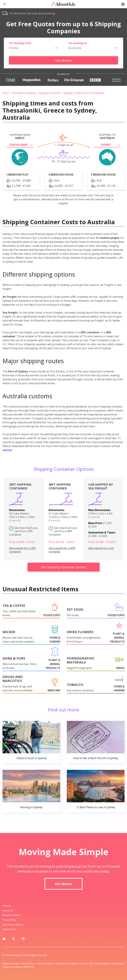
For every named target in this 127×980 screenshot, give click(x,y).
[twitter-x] (13, 939)
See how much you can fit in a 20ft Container (23, 531)
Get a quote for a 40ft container (62, 549)
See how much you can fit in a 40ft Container (63, 531)
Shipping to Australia (49, 92)
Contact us (7, 910)
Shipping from (20, 136)
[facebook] (3, 939)
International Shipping (23, 92)
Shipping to (107, 136)
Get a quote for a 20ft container (22, 549)
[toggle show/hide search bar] (3, 4)
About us (6, 905)
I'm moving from (20, 43)
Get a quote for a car (101, 548)
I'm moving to (77, 43)
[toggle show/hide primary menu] (123, 4)
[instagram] (23, 939)
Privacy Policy (9, 919)
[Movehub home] (63, 4)
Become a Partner (11, 915)
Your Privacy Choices (12, 924)
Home (5, 92)
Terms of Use (9, 929)
